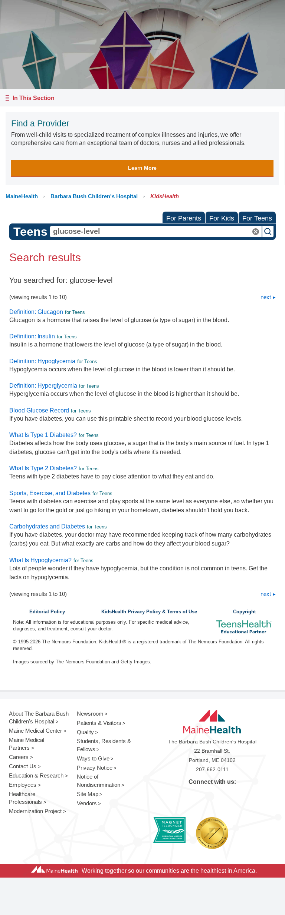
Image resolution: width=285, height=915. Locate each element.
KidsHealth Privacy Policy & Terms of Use (149, 611)
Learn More (142, 168)
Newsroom (90, 713)
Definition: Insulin (32, 336)
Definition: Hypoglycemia (42, 361)
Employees (22, 785)
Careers (19, 757)
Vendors (87, 803)
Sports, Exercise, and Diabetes (50, 493)
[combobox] (156, 231)
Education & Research (36, 775)
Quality (85, 732)
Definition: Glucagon (36, 312)
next (266, 297)
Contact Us (22, 766)
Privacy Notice (94, 768)
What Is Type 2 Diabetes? (43, 468)
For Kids (221, 218)
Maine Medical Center (35, 730)
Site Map (87, 794)
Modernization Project (35, 811)
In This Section (34, 98)
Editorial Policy (47, 611)
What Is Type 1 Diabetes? (43, 435)
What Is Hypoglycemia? (40, 560)
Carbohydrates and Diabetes (47, 526)
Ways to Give (93, 758)
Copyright (244, 611)
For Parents (183, 218)
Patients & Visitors (99, 723)
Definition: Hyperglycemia (43, 385)
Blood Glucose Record (39, 410)
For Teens (257, 218)
